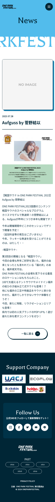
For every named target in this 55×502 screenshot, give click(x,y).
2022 (27, 465)
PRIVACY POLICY (27, 481)
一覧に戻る (27, 333)
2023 (12, 465)
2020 (20, 471)
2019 (35, 471)
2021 (43, 465)
